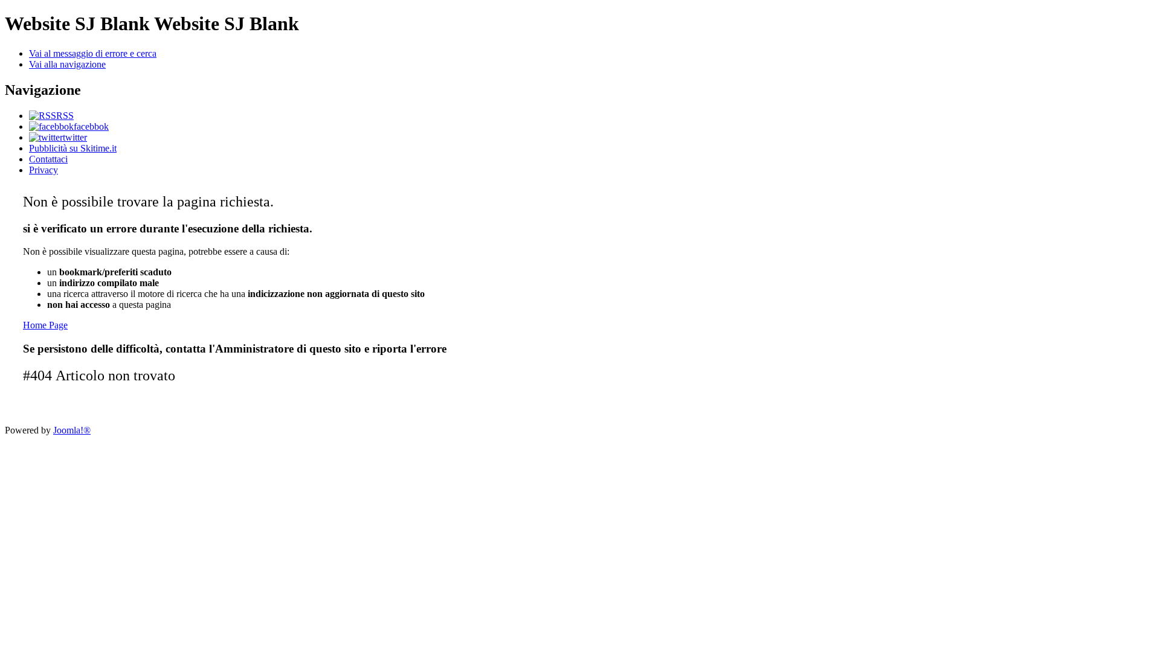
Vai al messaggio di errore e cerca (92, 53)
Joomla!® (72, 430)
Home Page (45, 325)
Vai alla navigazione (67, 64)
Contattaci (48, 159)
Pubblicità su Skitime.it (73, 148)
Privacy (43, 170)
